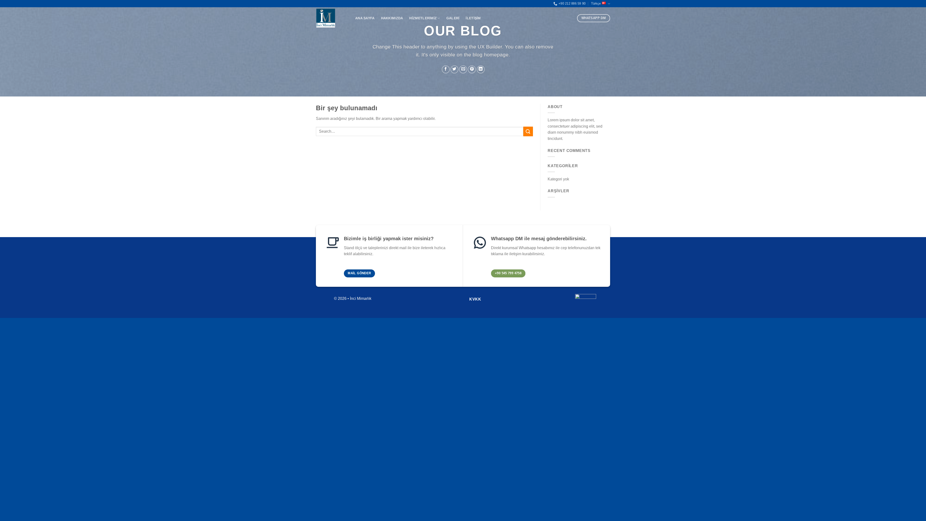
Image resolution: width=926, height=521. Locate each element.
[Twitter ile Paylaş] (454, 69)
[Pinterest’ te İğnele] (472, 69)
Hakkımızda (392, 18)
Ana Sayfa (365, 18)
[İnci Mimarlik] (332, 18)
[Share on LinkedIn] (481, 69)
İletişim (473, 18)
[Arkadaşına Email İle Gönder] (463, 69)
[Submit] (528, 131)
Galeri (453, 18)
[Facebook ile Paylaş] (446, 69)
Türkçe (596, 3)
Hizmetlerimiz (423, 18)
